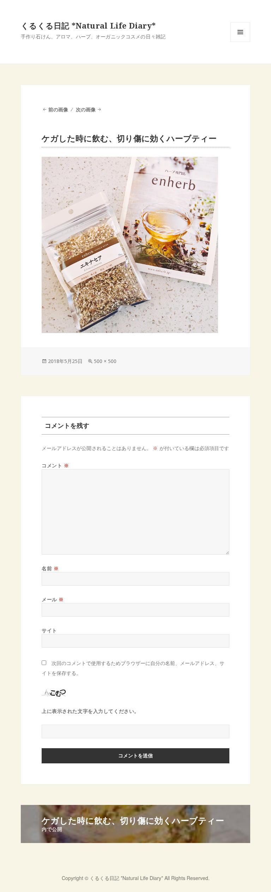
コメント (55, 465)
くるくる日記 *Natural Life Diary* (88, 25)
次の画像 (86, 109)
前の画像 (58, 109)
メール (53, 599)
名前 (50, 568)
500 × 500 (105, 361)
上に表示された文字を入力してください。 (90, 711)
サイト (49, 630)
